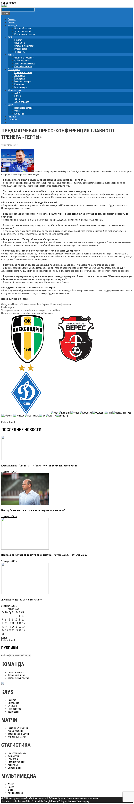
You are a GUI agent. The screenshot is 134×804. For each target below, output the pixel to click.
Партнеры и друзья (23, 108)
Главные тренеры (22, 81)
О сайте (18, 110)
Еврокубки (19, 78)
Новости (16, 304)
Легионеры (19, 75)
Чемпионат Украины (24, 57)
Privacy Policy (57, 801)
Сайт (10, 104)
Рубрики (5, 655)
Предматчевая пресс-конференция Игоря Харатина (27, 313)
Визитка (18, 40)
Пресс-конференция (60, 304)
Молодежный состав (24, 34)
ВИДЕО (17, 96)
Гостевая (12, 119)
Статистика (14, 69)
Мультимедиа (14, 90)
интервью (31, 304)
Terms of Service (76, 801)
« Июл (4, 637)
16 (23, 623)
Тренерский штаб (22, 31)
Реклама (12, 116)
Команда (12, 25)
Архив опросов (21, 102)
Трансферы (19, 51)
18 (6, 626)
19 (10, 626)
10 (3, 623)
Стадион (12, 705)
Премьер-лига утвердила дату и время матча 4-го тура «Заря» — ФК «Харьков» (44, 554)
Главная (12, 19)
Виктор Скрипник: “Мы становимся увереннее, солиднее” (33, 510)
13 (13, 623)
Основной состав (22, 28)
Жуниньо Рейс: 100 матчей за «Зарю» (21, 599)
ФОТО (17, 99)
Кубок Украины (21, 60)
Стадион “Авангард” (24, 46)
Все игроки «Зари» (23, 72)
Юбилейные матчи (23, 66)
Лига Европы (43, 304)
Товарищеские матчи (24, 63)
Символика (19, 43)
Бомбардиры (20, 87)
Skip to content (8, 2)
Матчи (11, 54)
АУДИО (17, 93)
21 (17, 626)
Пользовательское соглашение (82, 798)
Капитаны (19, 84)
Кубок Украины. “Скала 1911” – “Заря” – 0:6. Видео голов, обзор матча (39, 465)
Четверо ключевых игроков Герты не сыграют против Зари (30, 310)
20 (13, 626)
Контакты (19, 113)
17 (3, 626)
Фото (10, 789)
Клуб (10, 37)
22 (20, 626)
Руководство (20, 49)
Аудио (11, 784)
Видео (11, 786)
